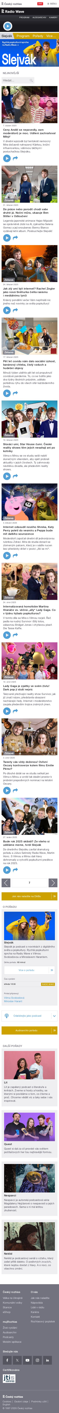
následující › (53, 883)
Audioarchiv (39, 17)
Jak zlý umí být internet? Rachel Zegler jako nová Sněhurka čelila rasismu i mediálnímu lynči (29, 292)
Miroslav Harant (13, 1001)
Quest (8, 1144)
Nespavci (10, 1195)
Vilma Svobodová (14, 997)
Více (51, 36)
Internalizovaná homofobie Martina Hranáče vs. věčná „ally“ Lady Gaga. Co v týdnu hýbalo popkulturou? (29, 610)
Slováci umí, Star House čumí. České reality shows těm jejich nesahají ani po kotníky (29, 448)
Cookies (7, 1401)
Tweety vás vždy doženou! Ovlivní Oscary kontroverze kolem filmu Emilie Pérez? (28, 765)
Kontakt (35, 1316)
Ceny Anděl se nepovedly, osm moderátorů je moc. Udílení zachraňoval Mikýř (29, 133)
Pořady (38, 36)
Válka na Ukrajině (12, 1298)
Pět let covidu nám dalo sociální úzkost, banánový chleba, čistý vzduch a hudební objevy (29, 365)
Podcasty (8, 1337)
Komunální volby (12, 1302)
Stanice (7, 1307)
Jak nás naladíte (40, 1298)
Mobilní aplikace (12, 1341)
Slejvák (8, 942)
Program (24, 17)
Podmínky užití (39, 1401)
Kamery (53, 17)
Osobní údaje (21, 1401)
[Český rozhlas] (12, 4)
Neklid (8, 1253)
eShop (6, 1312)
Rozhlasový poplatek (43, 1321)
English (6, 1404)
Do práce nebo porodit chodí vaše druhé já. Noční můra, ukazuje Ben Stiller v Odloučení (26, 213)
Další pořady (12, 1046)
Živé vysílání (10, 1327)
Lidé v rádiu (37, 1307)
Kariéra (35, 1312)
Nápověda (37, 1302)
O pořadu (10, 906)
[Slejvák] (29, 53)
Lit (5, 1082)
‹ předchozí (6, 883)
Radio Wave (48, 984)
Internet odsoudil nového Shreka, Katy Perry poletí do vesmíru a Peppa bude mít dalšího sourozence (28, 530)
